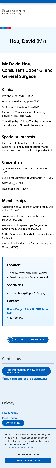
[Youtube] (10, 28)
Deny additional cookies (22, 455)
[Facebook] (1, 28)
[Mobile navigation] (51, 1)
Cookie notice (10, 418)
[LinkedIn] (5, 28)
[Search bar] (44, 1)
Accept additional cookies (22, 461)
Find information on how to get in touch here (26, 371)
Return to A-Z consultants (29, 339)
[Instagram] (8, 28)
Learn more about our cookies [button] (19, 447)
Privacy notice (10, 412)
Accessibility (13, 422)
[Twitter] (3, 28)
